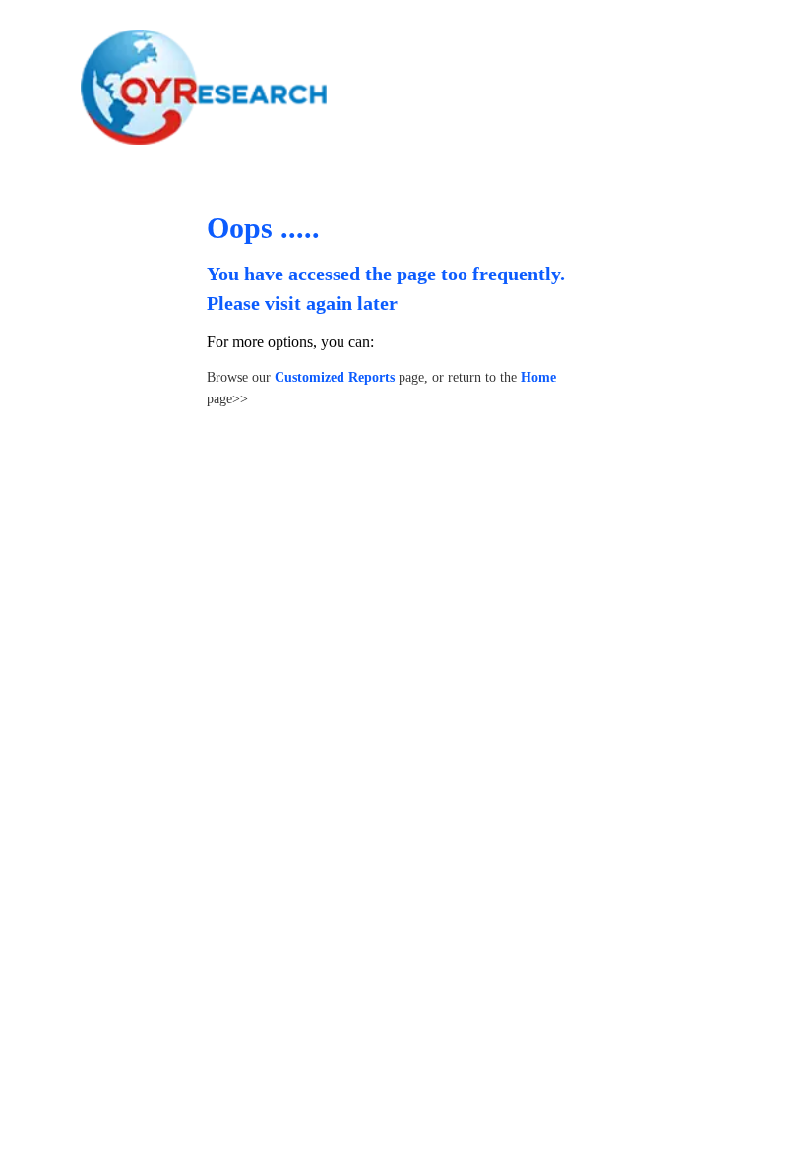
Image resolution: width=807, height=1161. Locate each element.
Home (538, 377)
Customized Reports (335, 377)
